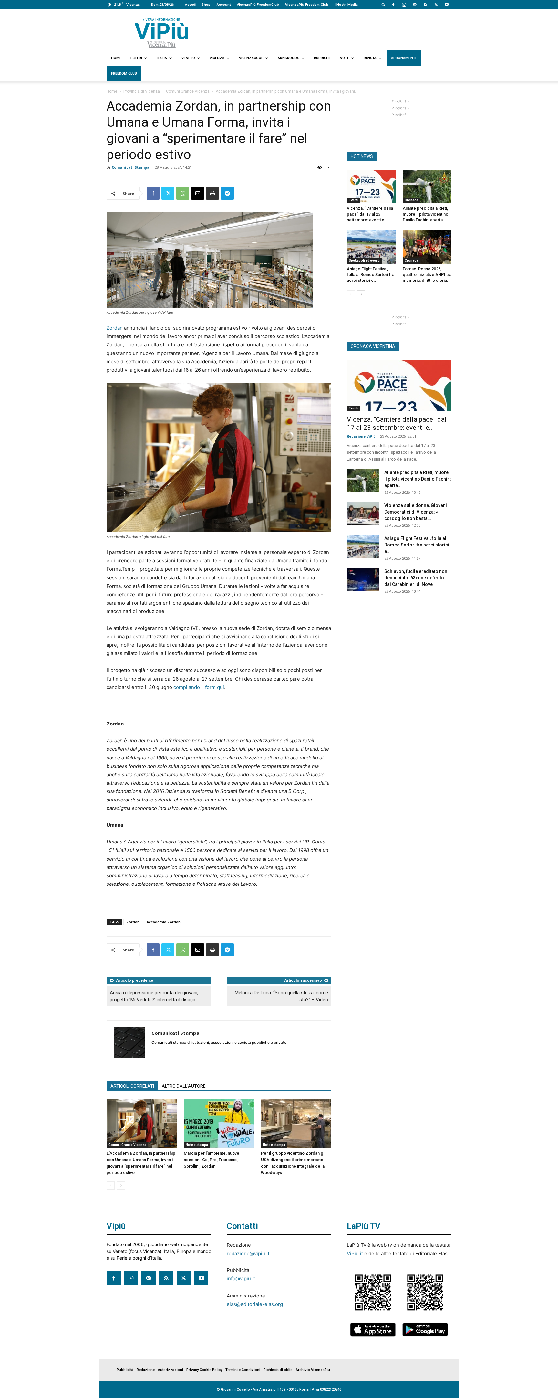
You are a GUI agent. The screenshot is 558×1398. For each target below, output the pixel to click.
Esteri (136, 58)
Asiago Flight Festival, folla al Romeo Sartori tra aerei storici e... (370, 274)
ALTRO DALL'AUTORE (184, 1086)
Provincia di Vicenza (141, 91)
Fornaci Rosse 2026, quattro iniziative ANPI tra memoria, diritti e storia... (427, 274)
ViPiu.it (355, 1253)
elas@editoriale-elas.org (255, 1304)
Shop (206, 5)
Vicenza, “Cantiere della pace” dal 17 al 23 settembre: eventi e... (370, 214)
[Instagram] (404, 4)
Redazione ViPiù (361, 436)
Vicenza (217, 58)
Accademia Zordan (164, 921)
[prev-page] (111, 1185)
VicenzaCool (251, 58)
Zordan (115, 328)
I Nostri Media (346, 5)
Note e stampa (197, 1145)
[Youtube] (446, 4)
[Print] (212, 193)
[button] (383, 4)
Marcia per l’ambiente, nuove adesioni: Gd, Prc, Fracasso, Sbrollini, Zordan (211, 1160)
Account (224, 5)
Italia (162, 58)
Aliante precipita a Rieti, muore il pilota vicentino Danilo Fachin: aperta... (425, 214)
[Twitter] (436, 4)
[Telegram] (227, 193)
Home (116, 58)
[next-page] (361, 294)
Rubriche (322, 58)
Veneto (188, 58)
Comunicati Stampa (131, 167)
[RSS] (425, 4)
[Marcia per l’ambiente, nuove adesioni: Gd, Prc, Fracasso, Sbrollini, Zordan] (219, 1123)
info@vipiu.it (241, 1279)
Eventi (353, 200)
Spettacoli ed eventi (364, 260)
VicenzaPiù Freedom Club (306, 5)
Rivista (370, 58)
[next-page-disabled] (121, 1185)
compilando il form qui (198, 687)
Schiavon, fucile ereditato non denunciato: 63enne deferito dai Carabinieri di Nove (415, 578)
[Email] (197, 193)
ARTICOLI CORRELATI (132, 1086)
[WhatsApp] (182, 193)
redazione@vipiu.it (248, 1253)
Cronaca (411, 200)
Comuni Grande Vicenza (188, 91)
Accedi (190, 5)
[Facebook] (393, 4)
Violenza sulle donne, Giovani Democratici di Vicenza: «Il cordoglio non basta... (415, 512)
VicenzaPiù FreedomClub (258, 5)
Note (344, 58)
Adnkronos (288, 58)
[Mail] (414, 4)
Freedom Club (124, 73)
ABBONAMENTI (403, 58)
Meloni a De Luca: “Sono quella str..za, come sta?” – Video (281, 996)
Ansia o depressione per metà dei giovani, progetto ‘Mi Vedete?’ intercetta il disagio (154, 996)
